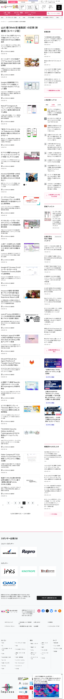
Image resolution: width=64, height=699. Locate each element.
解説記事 (56, 642)
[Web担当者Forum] (9, 612)
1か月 (59, 105)
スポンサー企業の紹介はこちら (49, 598)
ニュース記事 (57, 645)
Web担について (44, 7)
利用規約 (50, 622)
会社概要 (36, 626)
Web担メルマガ (30, 7)
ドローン (46, 2)
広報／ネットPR (5, 663)
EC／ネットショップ (20, 663)
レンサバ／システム (20, 660)
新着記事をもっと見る (54, 90)
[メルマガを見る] (38, 610)
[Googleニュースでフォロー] (55, 610)
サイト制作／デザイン (48, 17)
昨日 (47, 105)
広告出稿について (51, 7)
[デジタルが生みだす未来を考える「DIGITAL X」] (23, 693)
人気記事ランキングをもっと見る (54, 195)
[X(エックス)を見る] (47, 610)
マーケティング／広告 (11, 17)
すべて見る (54, 514)
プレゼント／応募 (58, 648)
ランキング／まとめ (34, 657)
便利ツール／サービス (34, 653)
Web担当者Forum (6, 7)
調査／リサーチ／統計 (20, 653)
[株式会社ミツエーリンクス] (9, 552)
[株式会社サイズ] (47, 571)
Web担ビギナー (22, 7)
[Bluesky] (51, 610)
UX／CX (4, 660)
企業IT (42, 1)
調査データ (33, 647)
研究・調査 (58, 1)
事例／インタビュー (45, 643)
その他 (17, 668)
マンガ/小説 (44, 650)
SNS (24, 17)
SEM (3, 668)
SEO (2, 17)
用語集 (55, 651)
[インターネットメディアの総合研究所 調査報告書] (23, 684)
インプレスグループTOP (53, 626)
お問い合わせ (37, 622)
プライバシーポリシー (10, 626)
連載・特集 (36, 7)
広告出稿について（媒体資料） (25, 622)
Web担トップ (3, 21)
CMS (57, 17)
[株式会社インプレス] (7, 688)
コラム (32, 650)
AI (19, 17)
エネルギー (42, 2)
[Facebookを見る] (43, 610)
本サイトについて (9, 622)
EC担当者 (23, 2)
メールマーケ (19, 665)
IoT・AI (49, 1)
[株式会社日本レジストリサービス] (9, 571)
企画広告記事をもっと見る (54, 350)
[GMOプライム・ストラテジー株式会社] (9, 584)
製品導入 (33, 2)
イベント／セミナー (45, 653)
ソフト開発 (45, 1)
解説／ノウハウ (34, 643)
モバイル (4, 665)
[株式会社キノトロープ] (28, 571)
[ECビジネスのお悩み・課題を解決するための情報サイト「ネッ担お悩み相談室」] (23, 697)
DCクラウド (53, 1)
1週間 (53, 105)
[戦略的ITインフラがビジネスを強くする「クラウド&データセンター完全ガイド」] (23, 679)
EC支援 (53, 2)
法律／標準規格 (19, 657)
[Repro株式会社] (28, 552)
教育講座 (50, 2)
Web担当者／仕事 (6, 657)
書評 (43, 647)
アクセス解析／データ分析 (34, 17)
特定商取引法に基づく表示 (26, 626)
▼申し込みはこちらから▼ (41, 683)
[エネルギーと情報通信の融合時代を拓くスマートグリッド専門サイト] (23, 688)
